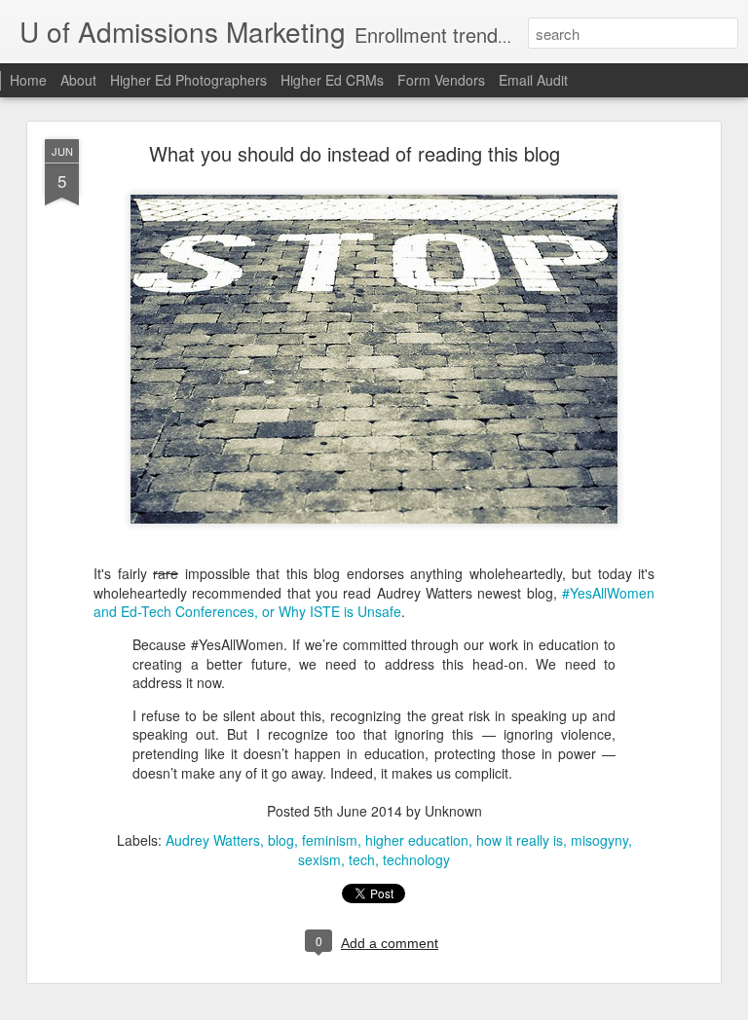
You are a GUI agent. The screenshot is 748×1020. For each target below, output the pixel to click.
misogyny (599, 840)
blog (281, 840)
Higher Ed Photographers (188, 80)
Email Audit (533, 80)
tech (362, 859)
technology (416, 859)
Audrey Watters (213, 840)
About (78, 80)
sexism (319, 859)
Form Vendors (441, 80)
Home (28, 80)
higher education (416, 840)
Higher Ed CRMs (332, 80)
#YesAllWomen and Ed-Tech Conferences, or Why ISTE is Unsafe (374, 602)
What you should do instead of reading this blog (354, 153)
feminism (329, 840)
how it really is (519, 840)
